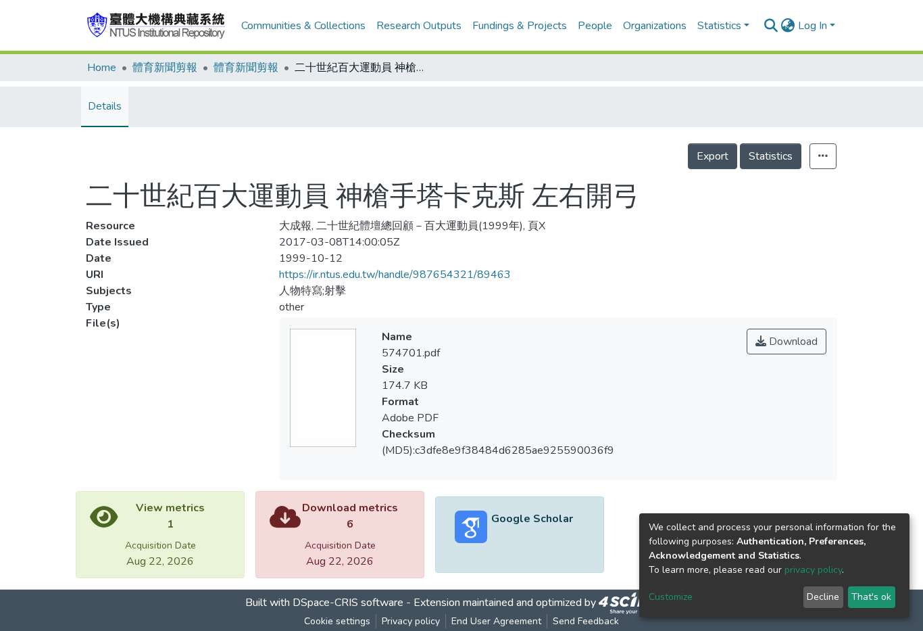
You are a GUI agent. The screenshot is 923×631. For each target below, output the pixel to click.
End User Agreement (496, 621)
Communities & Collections (303, 25)
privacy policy (813, 569)
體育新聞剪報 (164, 67)
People (595, 25)
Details (105, 106)
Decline (823, 596)
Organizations (655, 25)
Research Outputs (419, 25)
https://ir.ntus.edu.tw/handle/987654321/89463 (395, 274)
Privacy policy (411, 621)
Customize (671, 596)
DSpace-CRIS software (348, 602)
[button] (788, 26)
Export (712, 156)
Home (101, 67)
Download (792, 341)
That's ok (871, 596)
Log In (812, 25)
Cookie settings (337, 621)
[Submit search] (771, 26)
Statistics (771, 156)
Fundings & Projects (519, 25)
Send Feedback (586, 621)
